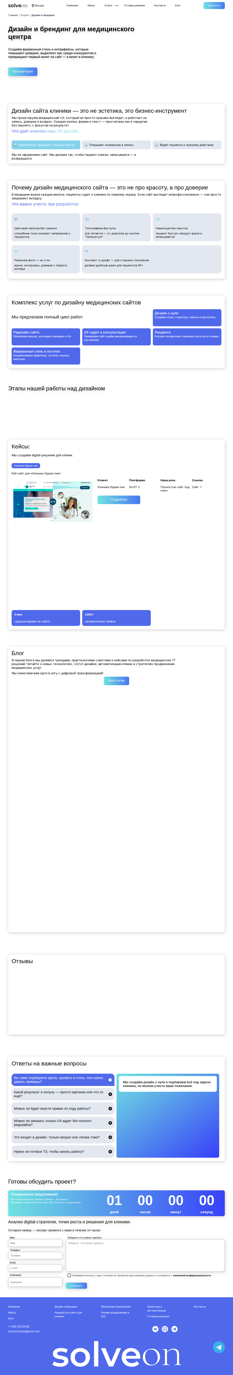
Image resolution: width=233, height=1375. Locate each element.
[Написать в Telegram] (219, 1347)
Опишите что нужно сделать (85, 1237)
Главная (13, 15)
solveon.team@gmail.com (24, 1331)
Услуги (24, 15)
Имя (12, 1237)
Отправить (76, 1285)
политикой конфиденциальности (192, 1275)
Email (13, 1262)
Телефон (15, 1250)
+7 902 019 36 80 (18, 1326)
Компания (15, 1275)
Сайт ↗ (197, 487)
